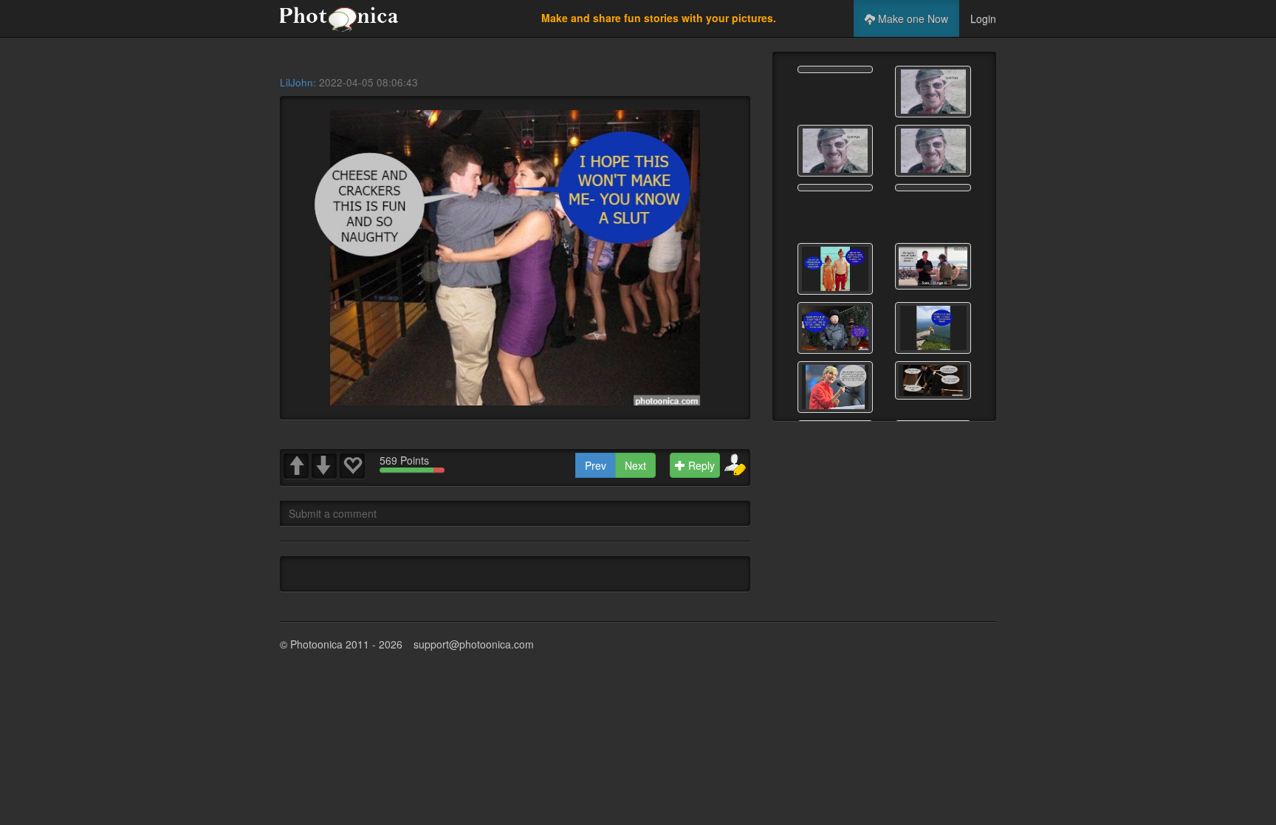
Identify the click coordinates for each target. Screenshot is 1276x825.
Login (983, 18)
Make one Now (911, 18)
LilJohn (296, 82)
